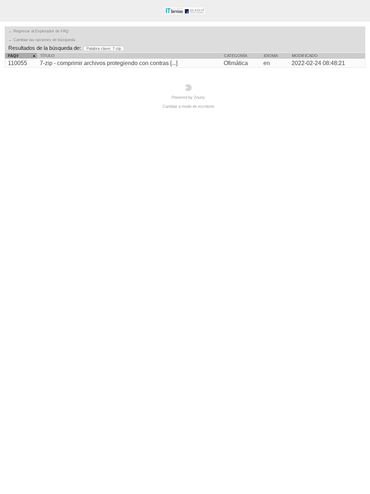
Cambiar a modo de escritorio (188, 106)
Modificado (305, 56)
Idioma (271, 56)
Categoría (235, 56)
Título (47, 56)
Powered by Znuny (188, 97)
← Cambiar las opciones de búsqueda (41, 40)
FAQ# (13, 56)
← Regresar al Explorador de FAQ (38, 31)
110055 (17, 63)
